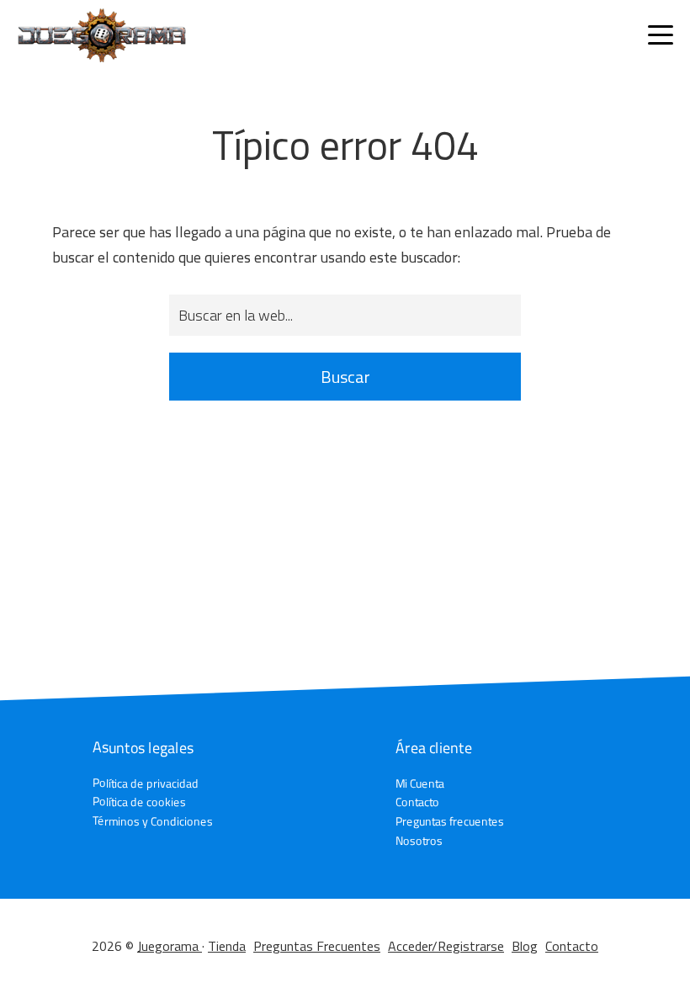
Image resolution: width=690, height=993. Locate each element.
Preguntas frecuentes (449, 821)
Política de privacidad (146, 782)
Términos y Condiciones (153, 821)
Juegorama (169, 946)
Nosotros (419, 840)
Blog (525, 946)
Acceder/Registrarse (446, 946)
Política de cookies (139, 801)
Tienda (227, 946)
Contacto (417, 802)
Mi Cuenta (419, 783)
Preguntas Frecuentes (316, 946)
